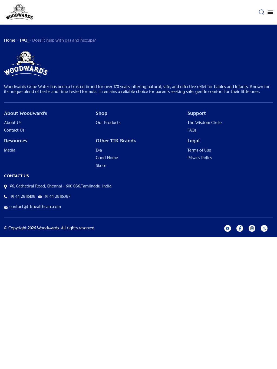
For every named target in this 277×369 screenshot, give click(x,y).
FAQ (23, 40)
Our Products (108, 123)
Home (9, 40)
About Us (12, 123)
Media (9, 150)
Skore (101, 166)
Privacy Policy (199, 158)
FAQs (191, 130)
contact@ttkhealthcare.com (35, 207)
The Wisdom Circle (204, 123)
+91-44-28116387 (57, 197)
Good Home (107, 158)
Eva (99, 150)
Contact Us (14, 130)
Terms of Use (199, 150)
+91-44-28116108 (22, 197)
